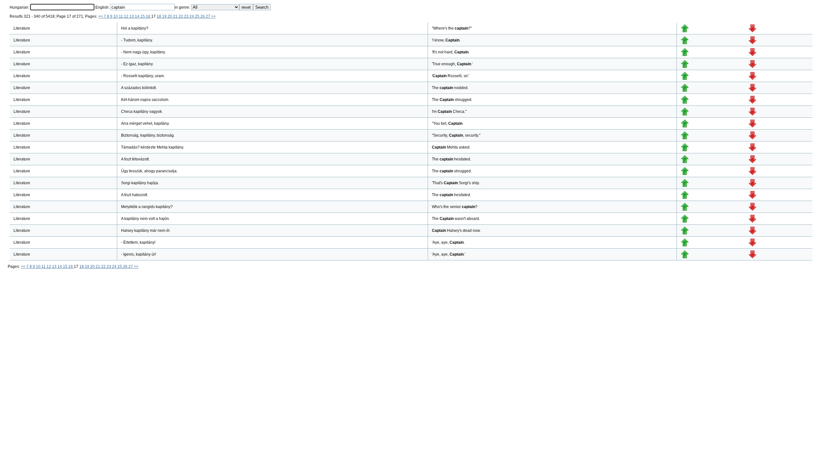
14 (137, 16)
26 (203, 16)
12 (126, 16)
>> (213, 16)
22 (181, 16)
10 (116, 16)
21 (176, 16)
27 (208, 16)
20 (170, 16)
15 (143, 16)
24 (192, 16)
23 (186, 16)
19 (165, 16)
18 (159, 16)
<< (101, 16)
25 (197, 16)
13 (132, 16)
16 (148, 16)
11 (121, 16)
